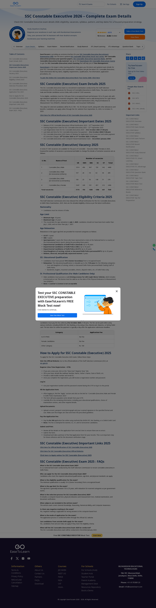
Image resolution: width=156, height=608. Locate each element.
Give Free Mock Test (57, 315)
